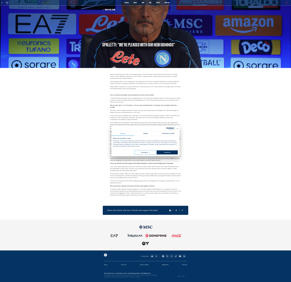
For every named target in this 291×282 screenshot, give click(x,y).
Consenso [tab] (122, 133)
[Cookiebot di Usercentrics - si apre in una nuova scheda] (167, 128)
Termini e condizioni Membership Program (145, 275)
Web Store (165, 264)
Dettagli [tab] (145, 133)
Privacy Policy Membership (126, 275)
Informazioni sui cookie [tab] (168, 133)
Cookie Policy (107, 277)
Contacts (137, 277)
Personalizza (144, 152)
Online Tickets (144, 264)
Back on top (181, 276)
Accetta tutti (167, 152)
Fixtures (184, 264)
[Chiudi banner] (177, 128)
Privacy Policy (114, 275)
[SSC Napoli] (7, 2)
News (105, 264)
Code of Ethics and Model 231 (120, 277)
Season (135, 2)
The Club (123, 264)
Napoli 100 (167, 2)
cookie (122, 140)
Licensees (131, 277)
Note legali (107, 275)
